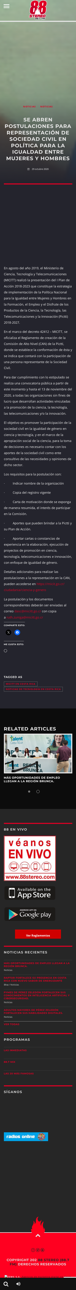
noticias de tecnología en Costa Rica (33, 689)
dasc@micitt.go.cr (27, 611)
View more (38, 753)
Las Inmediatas (15, 1050)
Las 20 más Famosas (19, 1073)
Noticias (29, 106)
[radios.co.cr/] (26, 1140)
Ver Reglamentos (38, 935)
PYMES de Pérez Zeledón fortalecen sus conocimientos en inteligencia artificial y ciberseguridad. (37, 995)
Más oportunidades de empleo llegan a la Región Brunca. (32, 779)
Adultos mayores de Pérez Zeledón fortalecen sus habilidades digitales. (33, 1012)
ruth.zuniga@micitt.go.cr (25, 617)
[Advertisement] (38, 59)
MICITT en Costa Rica (21, 683)
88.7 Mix (9, 1062)
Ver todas (11, 1024)
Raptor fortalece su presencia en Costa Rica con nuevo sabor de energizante (35, 979)
